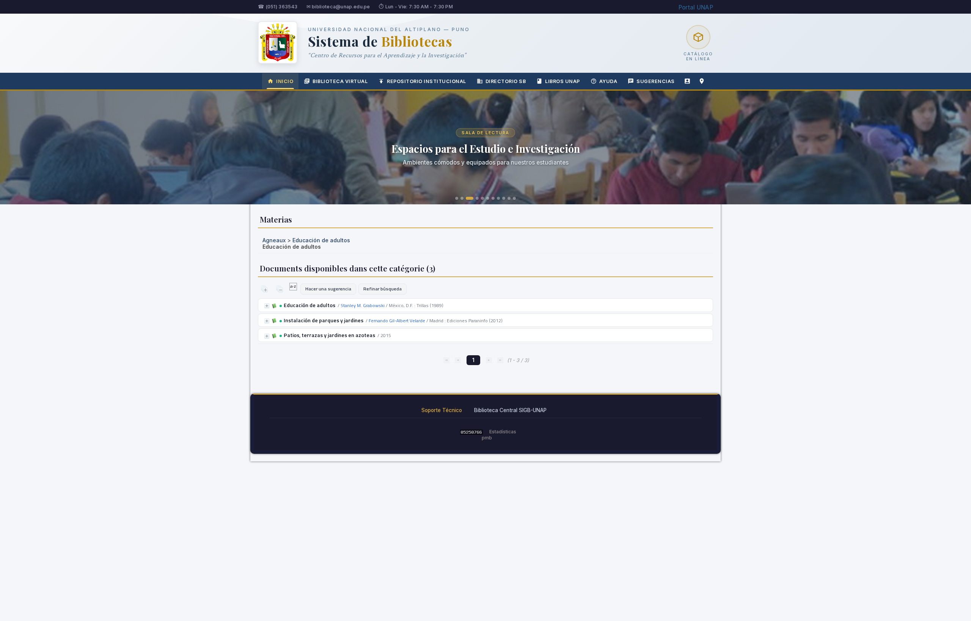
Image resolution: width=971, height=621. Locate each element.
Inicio (284, 81)
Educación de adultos (321, 240)
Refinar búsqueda (382, 288)
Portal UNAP (696, 7)
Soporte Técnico (441, 410)
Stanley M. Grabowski (363, 305)
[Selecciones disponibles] (293, 288)
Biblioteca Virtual (340, 81)
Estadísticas (502, 431)
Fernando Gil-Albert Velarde (397, 320)
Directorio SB (506, 81)
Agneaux (274, 240)
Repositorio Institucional (426, 81)
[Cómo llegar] (701, 81)
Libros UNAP (562, 81)
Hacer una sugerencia (328, 288)
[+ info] (266, 305)
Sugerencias (655, 81)
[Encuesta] (687, 81)
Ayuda (608, 81)
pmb (487, 438)
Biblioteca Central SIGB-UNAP (510, 410)
